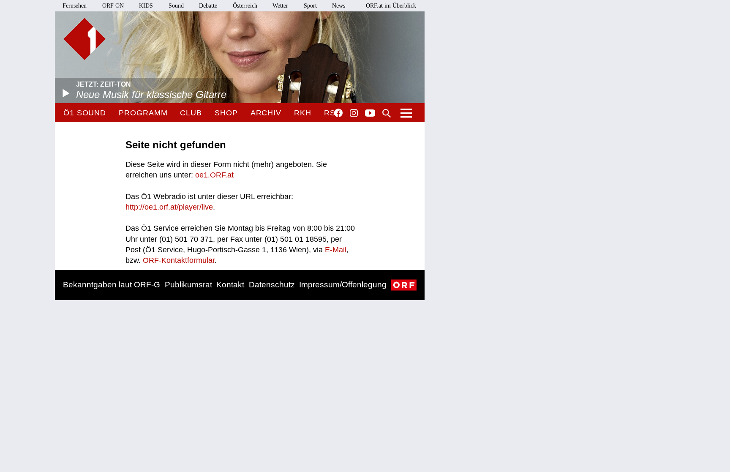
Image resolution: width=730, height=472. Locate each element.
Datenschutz (272, 284)
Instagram (354, 113)
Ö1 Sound (84, 113)
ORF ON (113, 6)
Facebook (338, 113)
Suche (386, 113)
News (338, 6)
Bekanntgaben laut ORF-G (111, 284)
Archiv (266, 113)
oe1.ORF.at (214, 175)
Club (191, 113)
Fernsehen (75, 6)
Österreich (245, 6)
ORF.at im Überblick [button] (391, 6)
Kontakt (230, 284)
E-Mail (335, 250)
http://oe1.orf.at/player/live (169, 207)
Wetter (280, 6)
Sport (310, 6)
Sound (176, 6)
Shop (226, 113)
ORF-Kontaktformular (179, 260)
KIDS (146, 6)
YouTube (370, 113)
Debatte (208, 6)
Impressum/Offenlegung (343, 284)
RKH (302, 113)
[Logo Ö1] (84, 39)
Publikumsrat (188, 284)
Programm (143, 113)
